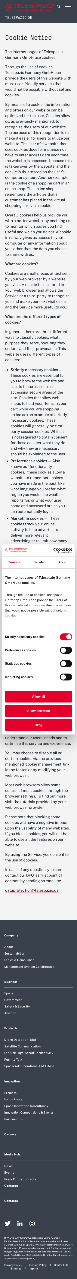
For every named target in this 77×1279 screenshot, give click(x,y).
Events (9, 1172)
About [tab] (63, 562)
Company (11, 935)
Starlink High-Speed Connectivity (28, 1053)
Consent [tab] (13, 562)
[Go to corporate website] (21, 7)
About (8, 947)
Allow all (38, 696)
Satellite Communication (22, 1046)
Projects (10, 1093)
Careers (10, 1134)
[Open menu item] (67, 6)
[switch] (66, 650)
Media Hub (12, 1154)
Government (13, 1000)
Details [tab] (38, 562)
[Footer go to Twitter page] (7, 1224)
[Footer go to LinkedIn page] (20, 1224)
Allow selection (38, 711)
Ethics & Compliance (19, 960)
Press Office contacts (20, 1179)
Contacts (11, 1185)
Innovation (12, 1081)
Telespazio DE (18, 17)
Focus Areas (13, 1099)
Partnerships (13, 1119)
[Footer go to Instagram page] (32, 1224)
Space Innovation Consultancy (26, 1106)
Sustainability (14, 953)
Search (58, 6)
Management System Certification (29, 966)
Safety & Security (17, 1006)
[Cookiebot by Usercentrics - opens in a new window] (54, 550)
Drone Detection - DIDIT (21, 1039)
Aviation (10, 1013)
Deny (38, 725)
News (8, 1166)
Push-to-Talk (13, 1059)
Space (8, 993)
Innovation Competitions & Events (28, 1112)
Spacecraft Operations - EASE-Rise (29, 1066)
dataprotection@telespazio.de (32, 890)
